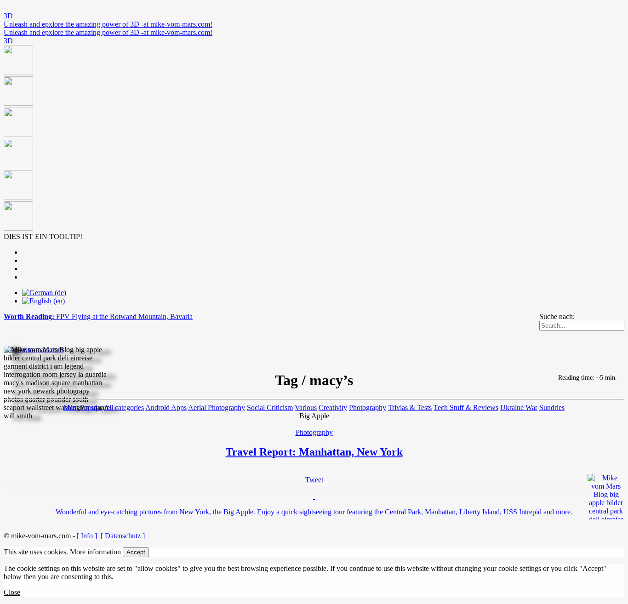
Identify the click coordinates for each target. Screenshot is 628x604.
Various (306, 407)
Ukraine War (518, 407)
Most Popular (83, 407)
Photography (367, 407)
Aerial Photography (216, 407)
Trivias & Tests (410, 407)
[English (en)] (43, 301)
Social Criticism (270, 407)
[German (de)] (44, 292)
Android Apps (166, 407)
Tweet (314, 480)
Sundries (552, 407)
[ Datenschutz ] (123, 536)
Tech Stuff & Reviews (466, 407)
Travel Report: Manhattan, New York (314, 452)
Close (12, 592)
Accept (135, 552)
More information (95, 552)
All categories (124, 407)
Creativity (333, 407)
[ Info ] (87, 536)
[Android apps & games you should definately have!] (314, 139)
